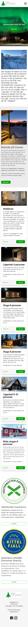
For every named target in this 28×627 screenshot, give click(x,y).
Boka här (14, 29)
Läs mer (20, 241)
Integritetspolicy (14, 611)
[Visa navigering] (25, 3)
